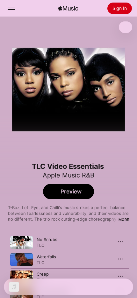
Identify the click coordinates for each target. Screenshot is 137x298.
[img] (68, 8)
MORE (124, 219)
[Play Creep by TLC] (21, 277)
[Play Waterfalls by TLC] (21, 259)
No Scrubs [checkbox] (47, 239)
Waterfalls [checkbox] (46, 256)
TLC (40, 245)
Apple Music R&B (68, 175)
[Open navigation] (11, 8)
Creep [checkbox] (43, 274)
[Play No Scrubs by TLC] (21, 242)
